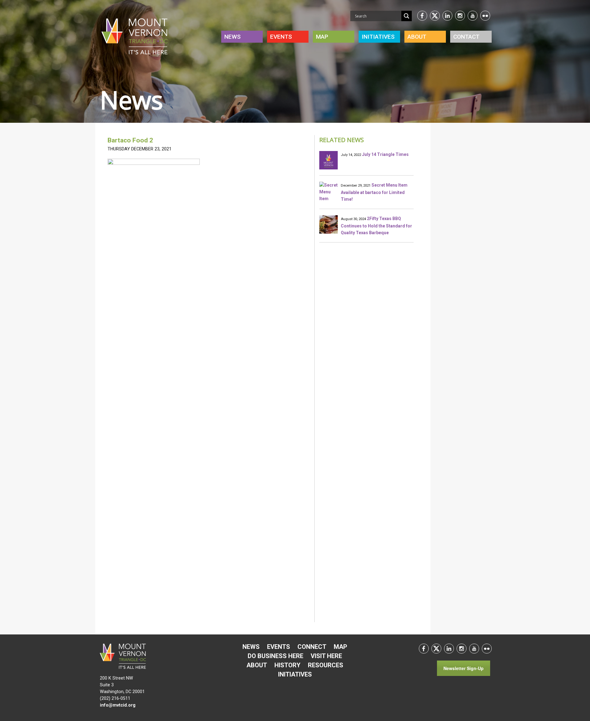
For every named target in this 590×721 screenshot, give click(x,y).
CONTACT (466, 37)
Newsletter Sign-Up (463, 668)
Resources (325, 665)
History (287, 665)
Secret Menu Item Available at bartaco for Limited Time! (374, 192)
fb (422, 15)
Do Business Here (275, 656)
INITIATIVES (378, 37)
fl (485, 15)
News (232, 37)
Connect (311, 647)
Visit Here (326, 656)
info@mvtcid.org (118, 705)
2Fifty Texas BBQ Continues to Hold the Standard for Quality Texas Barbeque (376, 225)
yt (472, 15)
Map (322, 37)
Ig (460, 15)
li (447, 15)
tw (434, 15)
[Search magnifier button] (406, 16)
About (416, 37)
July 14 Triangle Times (385, 154)
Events (281, 37)
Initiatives (295, 674)
